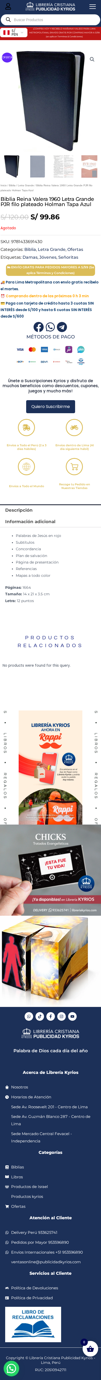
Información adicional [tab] (30, 521)
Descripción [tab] (19, 510)
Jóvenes (47, 257)
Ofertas (75, 249)
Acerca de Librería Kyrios (50, 1072)
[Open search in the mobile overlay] (50, 20)
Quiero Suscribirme (50, 407)
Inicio (4, 185)
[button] (92, 59)
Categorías (50, 1152)
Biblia (12, 185)
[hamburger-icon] (8, 7)
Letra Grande (26, 185)
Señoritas (68, 257)
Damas (30, 257)
